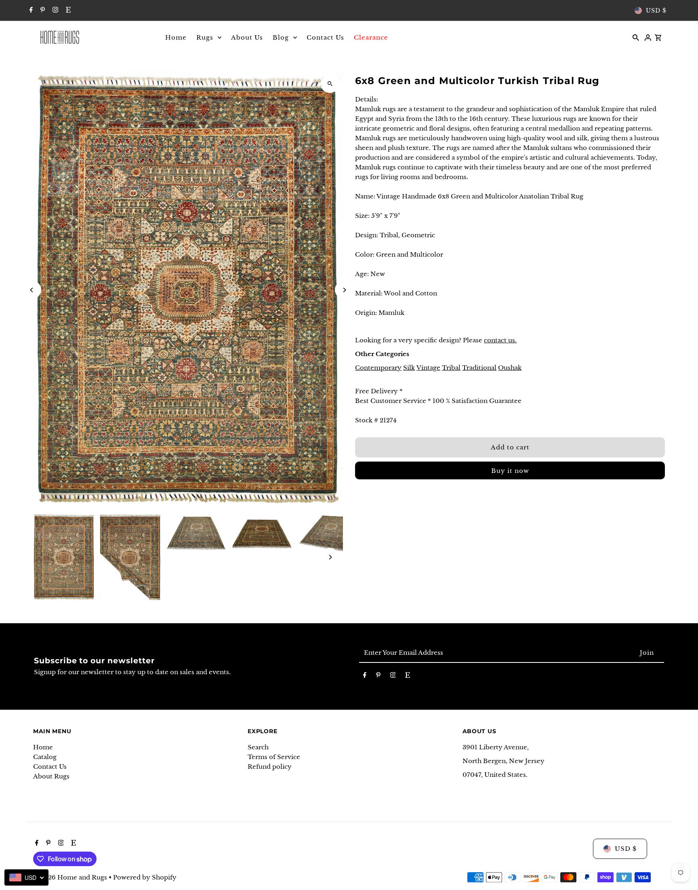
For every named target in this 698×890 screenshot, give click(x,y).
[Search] (636, 37)
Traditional (479, 367)
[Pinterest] (41, 10)
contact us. (500, 340)
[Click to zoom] (330, 84)
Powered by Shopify (145, 877)
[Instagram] (54, 10)
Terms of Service (274, 757)
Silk (409, 367)
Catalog (45, 757)
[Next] (344, 290)
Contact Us (50, 766)
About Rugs (51, 776)
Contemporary (378, 367)
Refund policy (270, 766)
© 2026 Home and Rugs (71, 877)
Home (43, 747)
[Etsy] (67, 10)
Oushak (509, 367)
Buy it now (510, 471)
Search (258, 747)
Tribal (451, 367)
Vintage (428, 367)
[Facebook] (30, 10)
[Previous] (32, 290)
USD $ (656, 10)
